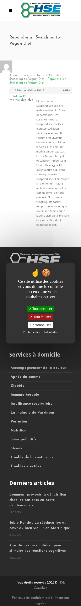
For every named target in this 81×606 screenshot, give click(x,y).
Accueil (14, 75)
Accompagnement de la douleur (38, 368)
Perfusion (19, 421)
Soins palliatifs (24, 439)
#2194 (66, 90)
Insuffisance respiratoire (32, 403)
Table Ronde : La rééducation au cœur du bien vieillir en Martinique (39, 525)
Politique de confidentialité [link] (40, 332)
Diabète (18, 386)
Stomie (16, 448)
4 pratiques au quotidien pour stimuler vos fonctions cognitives (37, 548)
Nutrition (18, 430)
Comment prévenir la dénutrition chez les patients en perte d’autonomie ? (37, 500)
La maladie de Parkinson (32, 412)
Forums (27, 75)
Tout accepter (42, 309)
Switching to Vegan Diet (26, 79)
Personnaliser (40, 325)
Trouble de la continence (32, 457)
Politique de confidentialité (32, 598)
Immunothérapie (25, 395)
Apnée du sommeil (27, 377)
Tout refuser (42, 317)
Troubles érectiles (26, 466)
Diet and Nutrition (49, 75)
